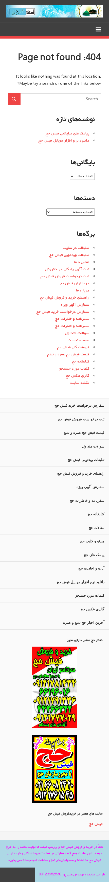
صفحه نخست (78, 340)
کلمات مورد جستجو (74, 369)
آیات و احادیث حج (91, 568)
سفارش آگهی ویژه (75, 305)
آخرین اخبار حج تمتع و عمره (83, 622)
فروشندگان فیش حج (73, 347)
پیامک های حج (94, 554)
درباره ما (82, 290)
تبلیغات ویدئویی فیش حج (69, 255)
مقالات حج (96, 527)
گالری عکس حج (77, 376)
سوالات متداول (77, 333)
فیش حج (96, 824)
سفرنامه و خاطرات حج (72, 319)
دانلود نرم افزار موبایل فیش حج (63, 140)
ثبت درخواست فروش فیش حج (64, 276)
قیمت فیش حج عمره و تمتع (68, 354)
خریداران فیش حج (74, 283)
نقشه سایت (79, 383)
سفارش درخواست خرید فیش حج (62, 312)
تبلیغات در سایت (76, 248)
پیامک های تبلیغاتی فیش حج (67, 133)
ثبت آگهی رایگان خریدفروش (67, 269)
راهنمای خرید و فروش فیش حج (64, 298)
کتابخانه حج (80, 361)
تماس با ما (81, 262)
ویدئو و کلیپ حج (92, 541)
